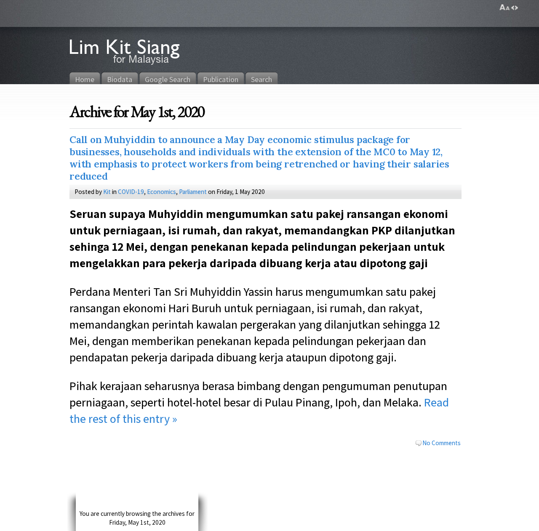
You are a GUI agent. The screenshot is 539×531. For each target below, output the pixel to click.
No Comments (441, 442)
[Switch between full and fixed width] (514, 7)
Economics (161, 191)
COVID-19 (131, 191)
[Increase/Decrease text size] (504, 7)
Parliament (193, 191)
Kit (107, 191)
